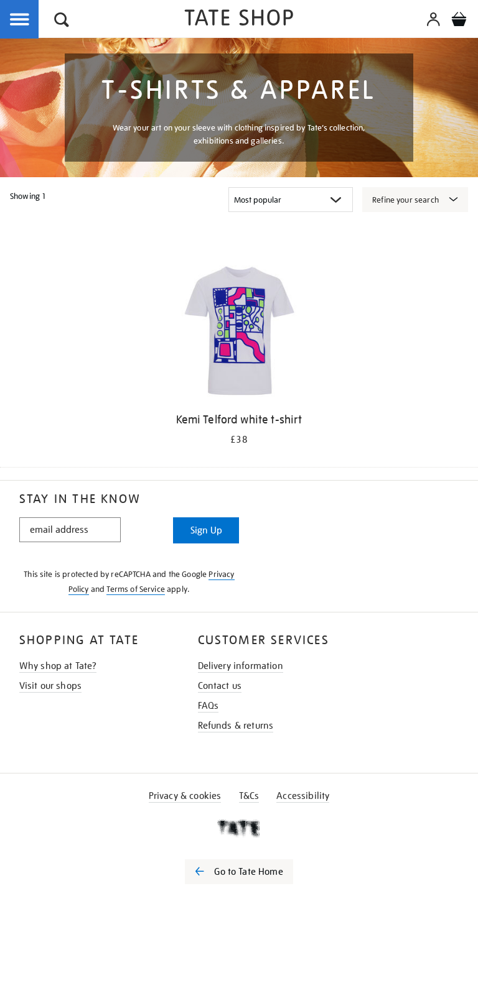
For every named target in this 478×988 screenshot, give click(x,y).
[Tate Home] (239, 828)
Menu (20, 20)
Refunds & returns (236, 725)
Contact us (220, 686)
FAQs (208, 705)
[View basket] (458, 21)
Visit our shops (50, 686)
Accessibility (302, 796)
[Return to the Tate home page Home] (239, 19)
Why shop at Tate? (58, 666)
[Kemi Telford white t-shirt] (239, 333)
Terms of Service (135, 589)
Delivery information (240, 666)
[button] (62, 21)
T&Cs (249, 796)
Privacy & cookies (185, 796)
